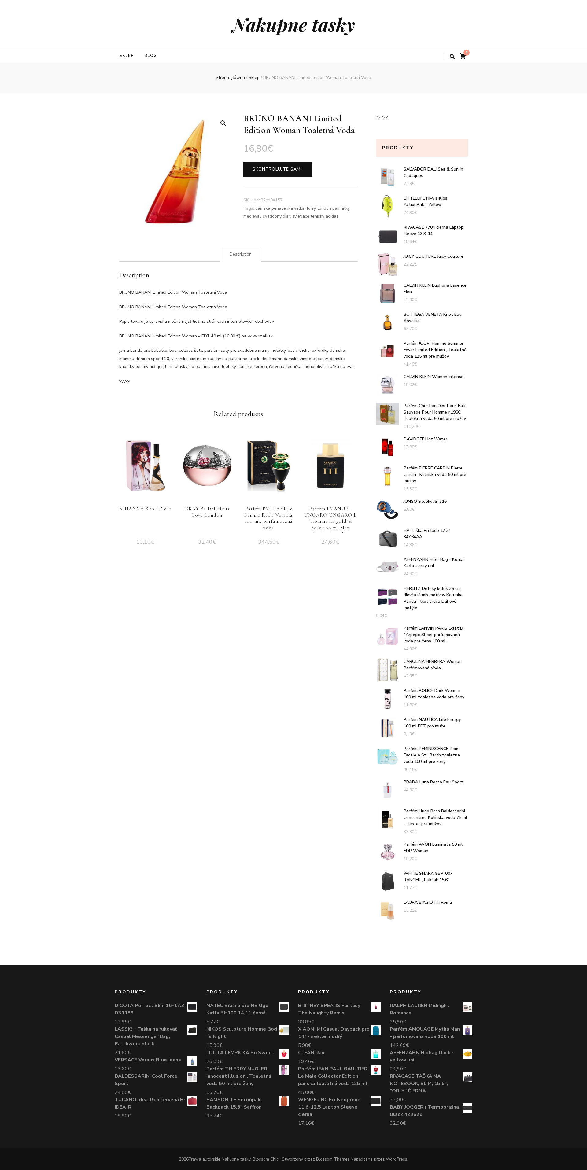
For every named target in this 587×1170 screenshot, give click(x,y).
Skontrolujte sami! (278, 169)
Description (241, 254)
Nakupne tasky (293, 24)
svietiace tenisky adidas (315, 216)
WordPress (396, 1159)
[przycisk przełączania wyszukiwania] (452, 56)
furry (311, 208)
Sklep (126, 55)
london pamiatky (333, 208)
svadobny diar (276, 216)
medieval (252, 216)
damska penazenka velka (280, 208)
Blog (150, 55)
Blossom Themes (333, 1159)
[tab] (240, 254)
